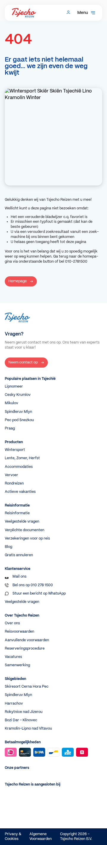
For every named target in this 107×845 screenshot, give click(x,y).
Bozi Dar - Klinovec (21, 720)
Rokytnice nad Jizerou (24, 712)
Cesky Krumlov (18, 394)
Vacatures (13, 657)
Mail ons (19, 576)
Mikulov (11, 403)
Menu (82, 13)
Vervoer (11, 475)
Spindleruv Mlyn (18, 411)
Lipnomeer (14, 386)
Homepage (17, 281)
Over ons (12, 623)
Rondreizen (14, 483)
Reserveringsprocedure (25, 648)
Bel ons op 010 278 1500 (32, 585)
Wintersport (15, 449)
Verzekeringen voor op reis (27, 538)
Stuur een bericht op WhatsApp (39, 593)
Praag (10, 428)
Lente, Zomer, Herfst (22, 458)
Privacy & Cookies (13, 837)
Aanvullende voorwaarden (27, 640)
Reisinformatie (17, 513)
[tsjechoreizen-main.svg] (24, 13)
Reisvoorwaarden (19, 631)
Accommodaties (19, 466)
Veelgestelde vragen (22, 521)
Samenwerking (17, 665)
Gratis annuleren (19, 555)
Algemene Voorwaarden (40, 837)
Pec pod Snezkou (19, 420)
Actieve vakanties (20, 491)
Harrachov (14, 703)
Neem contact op (23, 362)
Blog (8, 546)
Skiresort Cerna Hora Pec (26, 686)
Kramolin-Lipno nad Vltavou (28, 728)
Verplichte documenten (24, 530)
